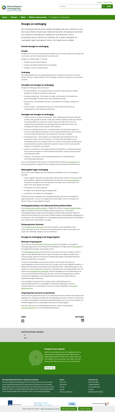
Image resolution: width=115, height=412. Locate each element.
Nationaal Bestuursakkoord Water (37, 208)
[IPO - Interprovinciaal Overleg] (100, 404)
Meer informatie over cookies (50, 409)
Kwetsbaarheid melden (95, 392)
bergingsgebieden (74, 180)
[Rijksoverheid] (14, 404)
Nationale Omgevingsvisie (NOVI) (46, 244)
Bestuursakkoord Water (74, 208)
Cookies (90, 389)
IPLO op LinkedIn (66, 392)
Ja (25, 335)
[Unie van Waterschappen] (43, 404)
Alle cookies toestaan (69, 409)
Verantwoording (93, 382)
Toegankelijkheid (93, 384)
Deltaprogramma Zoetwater (35, 227)
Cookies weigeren (85, 409)
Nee (25, 338)
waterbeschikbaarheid (29, 308)
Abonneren (63, 384)
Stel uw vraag (107, 2)
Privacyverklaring (94, 387)
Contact (99, 2)
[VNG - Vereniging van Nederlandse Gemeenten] (72, 404)
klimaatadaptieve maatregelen (39, 271)
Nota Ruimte (78, 246)
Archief (62, 389)
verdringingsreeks (72, 162)
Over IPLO (46, 391)
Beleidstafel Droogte (33, 252)
